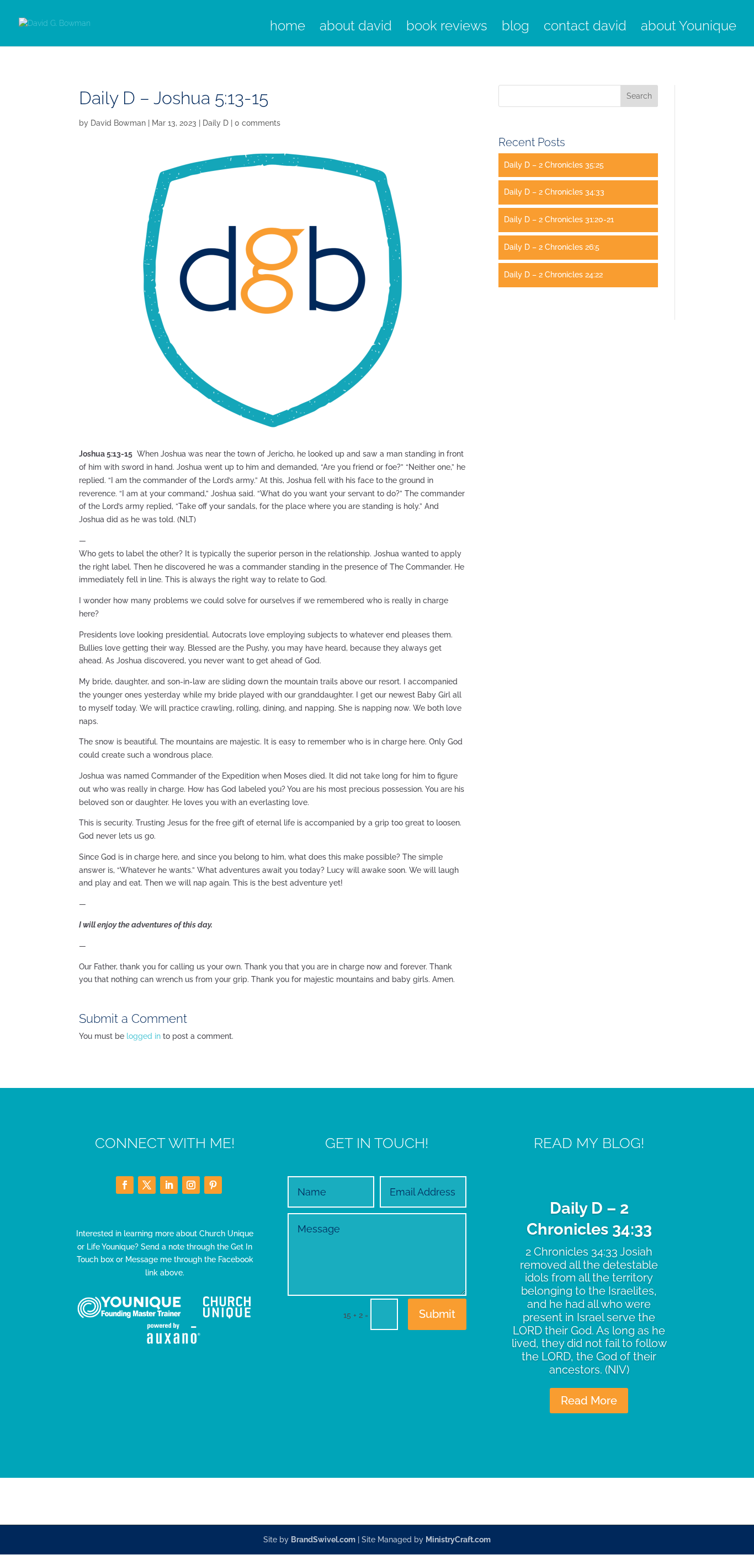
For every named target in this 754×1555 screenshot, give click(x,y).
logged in (143, 1036)
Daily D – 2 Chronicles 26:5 (551, 247)
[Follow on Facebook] (125, 1185)
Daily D (216, 123)
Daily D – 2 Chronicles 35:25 (554, 164)
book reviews (446, 28)
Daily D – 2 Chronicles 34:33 (554, 191)
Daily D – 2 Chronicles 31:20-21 (559, 219)
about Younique (688, 28)
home (287, 28)
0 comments (257, 123)
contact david (585, 28)
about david (356, 28)
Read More (589, 1400)
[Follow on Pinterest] (213, 1185)
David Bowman (118, 123)
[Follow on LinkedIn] (169, 1185)
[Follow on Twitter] (147, 1185)
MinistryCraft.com (458, 1539)
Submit (437, 1314)
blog (515, 28)
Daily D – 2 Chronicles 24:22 (553, 274)
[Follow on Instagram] (191, 1185)
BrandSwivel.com (323, 1539)
